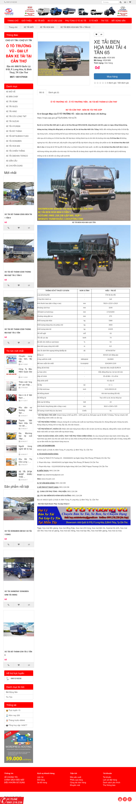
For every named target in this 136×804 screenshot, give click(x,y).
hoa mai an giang (51, 530)
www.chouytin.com (48, 479)
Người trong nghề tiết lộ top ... (25, 450)
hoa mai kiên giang (99, 530)
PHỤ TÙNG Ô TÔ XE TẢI (75, 20)
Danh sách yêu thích (111, 782)
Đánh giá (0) (54, 92)
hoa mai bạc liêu (83, 530)
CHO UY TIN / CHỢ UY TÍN (18, 40)
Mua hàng (112, 76)
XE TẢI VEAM (11, 101)
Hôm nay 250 (14, 715)
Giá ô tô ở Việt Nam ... (25, 398)
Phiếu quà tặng (76, 779)
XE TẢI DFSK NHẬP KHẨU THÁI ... (25, 475)
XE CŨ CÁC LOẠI (55, 20)
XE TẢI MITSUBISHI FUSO (17, 136)
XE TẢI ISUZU (12, 106)
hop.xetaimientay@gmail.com (53, 475)
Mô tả (41, 92)
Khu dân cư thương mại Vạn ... (25, 411)
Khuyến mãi (75, 785)
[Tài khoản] (126, 2)
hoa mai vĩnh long (83, 528)
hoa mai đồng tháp (67, 528)
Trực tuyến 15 (14, 710)
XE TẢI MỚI (39, 20)
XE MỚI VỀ (10, 91)
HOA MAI (111, 57)
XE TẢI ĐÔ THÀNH (14, 131)
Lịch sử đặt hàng (110, 779)
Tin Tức (9, 697)
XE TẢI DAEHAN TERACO (17, 155)
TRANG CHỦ (12, 20)
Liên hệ (40, 777)
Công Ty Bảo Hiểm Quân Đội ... (25, 373)
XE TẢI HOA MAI (13, 146)
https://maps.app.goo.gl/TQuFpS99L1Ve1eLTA (56, 117)
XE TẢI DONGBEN (14, 141)
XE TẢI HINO (11, 111)
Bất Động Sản (12, 692)
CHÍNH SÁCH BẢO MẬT (14, 779)
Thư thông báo (109, 785)
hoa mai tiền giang (50, 528)
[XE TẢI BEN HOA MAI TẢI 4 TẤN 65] (63, 58)
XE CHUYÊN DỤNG (14, 165)
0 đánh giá (111, 82)
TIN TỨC (105, 20)
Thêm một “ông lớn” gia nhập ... (25, 384)
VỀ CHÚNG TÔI (11, 777)
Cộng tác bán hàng (78, 782)
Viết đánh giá (123, 82)
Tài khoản (107, 777)
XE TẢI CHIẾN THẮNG (15, 150)
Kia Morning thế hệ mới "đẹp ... (25, 437)
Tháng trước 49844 (16, 720)
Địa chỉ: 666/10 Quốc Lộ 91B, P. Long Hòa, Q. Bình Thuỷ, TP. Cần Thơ (19, 69)
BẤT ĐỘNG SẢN (118, 20)
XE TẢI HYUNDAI (13, 126)
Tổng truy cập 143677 (17, 725)
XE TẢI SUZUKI (12, 121)
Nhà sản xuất (75, 777)
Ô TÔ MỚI (93, 20)
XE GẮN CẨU (11, 160)
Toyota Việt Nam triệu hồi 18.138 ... (25, 424)
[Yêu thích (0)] (130, 2)
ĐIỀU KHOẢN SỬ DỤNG (14, 782)
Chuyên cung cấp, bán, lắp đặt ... (25, 360)
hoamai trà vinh (112, 528)
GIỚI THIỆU (27, 20)
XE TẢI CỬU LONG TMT (16, 116)
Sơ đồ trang (42, 782)
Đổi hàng (41, 779)
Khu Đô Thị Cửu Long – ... (25, 462)
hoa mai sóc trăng (67, 530)
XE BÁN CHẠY (12, 96)
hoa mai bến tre (98, 528)
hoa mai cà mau (115, 530)
